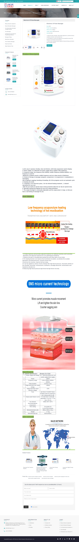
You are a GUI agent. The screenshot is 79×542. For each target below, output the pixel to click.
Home (24, 5)
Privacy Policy (47, 527)
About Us (71, 5)
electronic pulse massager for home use (61, 476)
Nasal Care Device (8, 43)
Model (48, 33)
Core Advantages (45, 5)
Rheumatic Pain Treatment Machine (15, 56)
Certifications (31, 522)
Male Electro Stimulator (9, 39)
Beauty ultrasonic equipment (10, 23)
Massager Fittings (8, 37)
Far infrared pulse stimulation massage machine (22, 12)
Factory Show (55, 5)
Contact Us (64, 5)
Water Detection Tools (9, 46)
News (36, 5)
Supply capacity (50, 31)
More (14, 59)
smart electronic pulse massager (48, 478)
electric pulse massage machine (34, 478)
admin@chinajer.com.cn (9, 1)
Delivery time (49, 29)
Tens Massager (8, 31)
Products (30, 5)
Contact (7, 519)
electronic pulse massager (48, 476)
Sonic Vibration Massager (10, 41)
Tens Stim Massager (14, 63)
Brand (48, 26)
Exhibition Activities (48, 525)
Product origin (49, 27)
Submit (26, 506)
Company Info (47, 522)
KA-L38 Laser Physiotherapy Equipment (15, 78)
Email (49, 45)
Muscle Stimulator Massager (66, 525)
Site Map (31, 527)
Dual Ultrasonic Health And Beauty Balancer (15, 71)
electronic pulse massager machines (35, 476)
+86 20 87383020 (20, 1)
